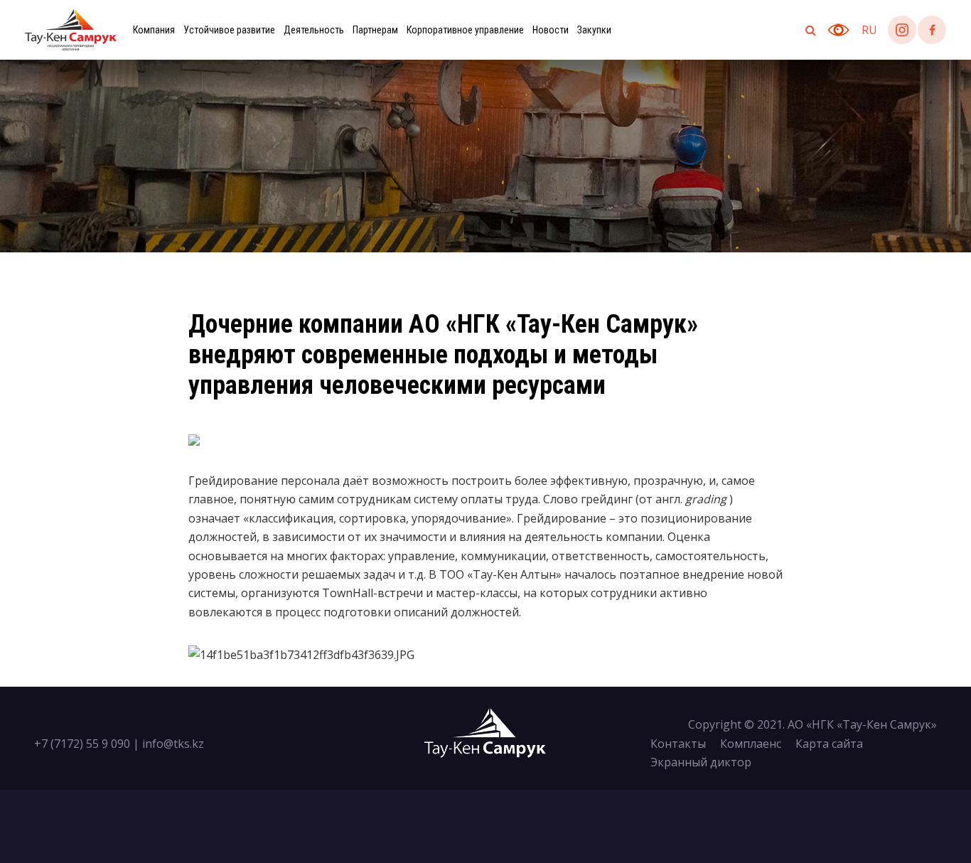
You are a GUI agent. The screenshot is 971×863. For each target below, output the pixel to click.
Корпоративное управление (465, 30)
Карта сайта (829, 743)
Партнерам (375, 30)
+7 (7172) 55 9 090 (82, 743)
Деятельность (314, 30)
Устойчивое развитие (229, 30)
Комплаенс (750, 743)
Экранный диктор (700, 762)
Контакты (678, 743)
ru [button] (869, 30)
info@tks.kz (173, 743)
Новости (550, 30)
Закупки (594, 30)
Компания (154, 30)
